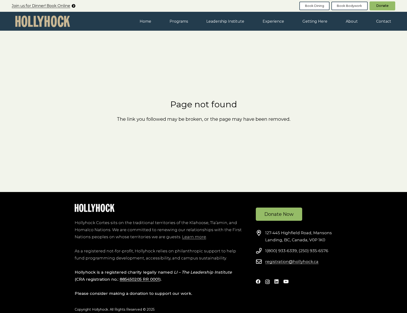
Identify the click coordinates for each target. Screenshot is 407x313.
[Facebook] (258, 281)
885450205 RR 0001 (139, 279)
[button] (191, 21)
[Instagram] (267, 281)
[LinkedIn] (276, 281)
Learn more (194, 236)
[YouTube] (286, 281)
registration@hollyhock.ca (291, 261)
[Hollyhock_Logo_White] (94, 208)
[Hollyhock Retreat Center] (42, 21)
